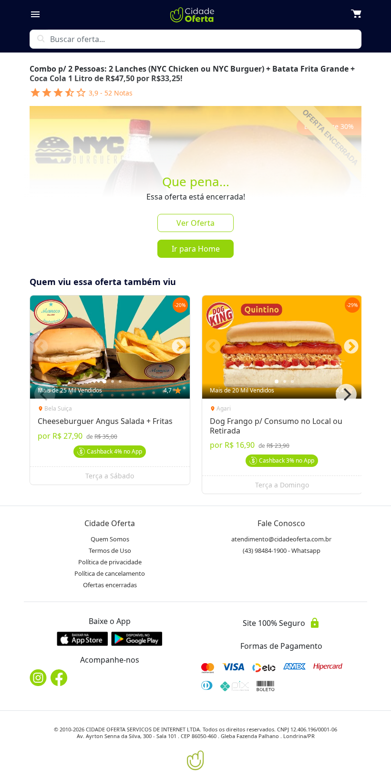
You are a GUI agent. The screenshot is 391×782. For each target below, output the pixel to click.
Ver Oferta (195, 223)
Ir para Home (196, 248)
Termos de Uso (110, 550)
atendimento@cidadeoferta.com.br (281, 539)
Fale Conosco (281, 523)
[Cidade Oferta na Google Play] (137, 638)
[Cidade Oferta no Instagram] (38, 677)
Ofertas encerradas (110, 585)
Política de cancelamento (109, 573)
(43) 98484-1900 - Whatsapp (281, 550)
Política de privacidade (110, 562)
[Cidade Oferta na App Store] (82, 638)
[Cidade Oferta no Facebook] (59, 677)
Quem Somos (110, 539)
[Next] (346, 394)
